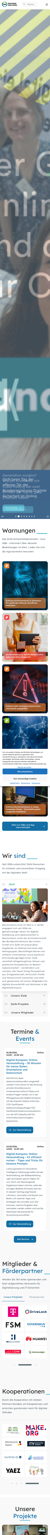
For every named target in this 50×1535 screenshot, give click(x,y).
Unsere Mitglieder (13, 1296)
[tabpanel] (25, 264)
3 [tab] (21, 516)
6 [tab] (29, 516)
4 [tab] (24, 516)
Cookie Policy (15, 783)
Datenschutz (25, 783)
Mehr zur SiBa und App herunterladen (23, 826)
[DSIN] (9, 4)
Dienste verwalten (24, 767)
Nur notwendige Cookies (25, 778)
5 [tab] (26, 516)
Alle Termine (23, 1239)
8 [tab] (34, 516)
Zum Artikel (11, 507)
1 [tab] (15, 516)
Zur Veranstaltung (22, 1129)
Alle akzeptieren (25, 771)
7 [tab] (31, 516)
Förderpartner (36, 1296)
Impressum (36, 783)
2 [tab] (18, 516)
